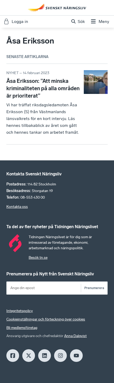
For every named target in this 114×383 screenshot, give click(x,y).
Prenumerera (94, 288)
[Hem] (57, 7)
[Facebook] (12, 355)
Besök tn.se (38, 257)
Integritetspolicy (19, 311)
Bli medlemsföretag (21, 327)
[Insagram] (60, 355)
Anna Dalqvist (75, 336)
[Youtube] (76, 355)
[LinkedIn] (44, 355)
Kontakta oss (17, 206)
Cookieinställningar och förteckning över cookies (45, 319)
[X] (28, 355)
